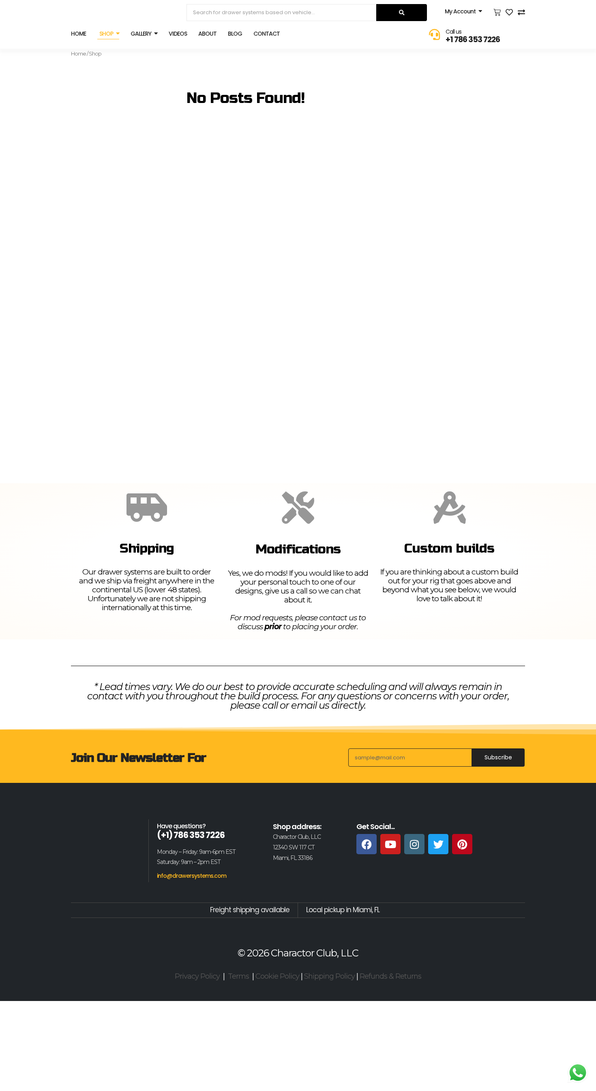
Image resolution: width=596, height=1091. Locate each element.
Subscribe (498, 757)
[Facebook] (366, 844)
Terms (238, 976)
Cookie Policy (277, 976)
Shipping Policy (329, 976)
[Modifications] (298, 507)
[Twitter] (438, 844)
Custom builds (449, 548)
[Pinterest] (462, 844)
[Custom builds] (449, 507)
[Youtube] (390, 844)
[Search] (401, 12)
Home (78, 53)
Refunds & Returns (390, 976)
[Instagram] (414, 844)
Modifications (298, 549)
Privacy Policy (197, 976)
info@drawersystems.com (191, 876)
